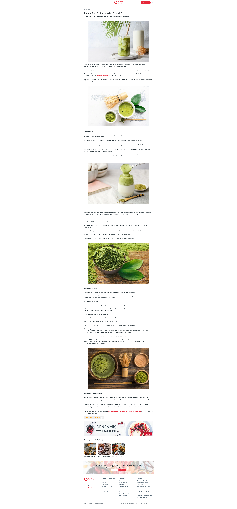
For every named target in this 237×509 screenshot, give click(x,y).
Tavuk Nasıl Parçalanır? (142, 497)
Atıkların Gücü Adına (89, 456)
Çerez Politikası (139, 503)
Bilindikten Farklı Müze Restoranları (104, 457)
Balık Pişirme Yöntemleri (142, 480)
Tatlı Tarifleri (104, 493)
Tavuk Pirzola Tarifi (123, 490)
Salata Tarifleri (105, 488)
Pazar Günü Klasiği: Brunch (117, 457)
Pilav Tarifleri (105, 491)
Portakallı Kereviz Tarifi (124, 484)
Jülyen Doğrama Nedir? (142, 493)
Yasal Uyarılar (131, 503)
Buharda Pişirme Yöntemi (142, 482)
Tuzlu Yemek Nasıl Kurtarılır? (143, 490)
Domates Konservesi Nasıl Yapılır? (144, 495)
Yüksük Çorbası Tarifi (124, 486)
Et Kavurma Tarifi (123, 482)
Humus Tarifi (122, 480)
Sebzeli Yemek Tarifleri (107, 486)
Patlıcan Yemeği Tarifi (124, 493)
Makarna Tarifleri (105, 490)
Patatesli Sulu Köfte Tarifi (125, 491)
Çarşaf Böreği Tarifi (123, 495)
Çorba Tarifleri (105, 480)
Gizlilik (126, 503)
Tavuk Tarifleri (105, 484)
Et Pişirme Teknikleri (141, 484)
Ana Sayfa (86, 7)
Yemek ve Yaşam (93, 7)
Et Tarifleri (104, 482)
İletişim (122, 503)
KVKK (151, 503)
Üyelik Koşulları (146, 503)
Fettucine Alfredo (123, 488)
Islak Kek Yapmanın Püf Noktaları (144, 491)
